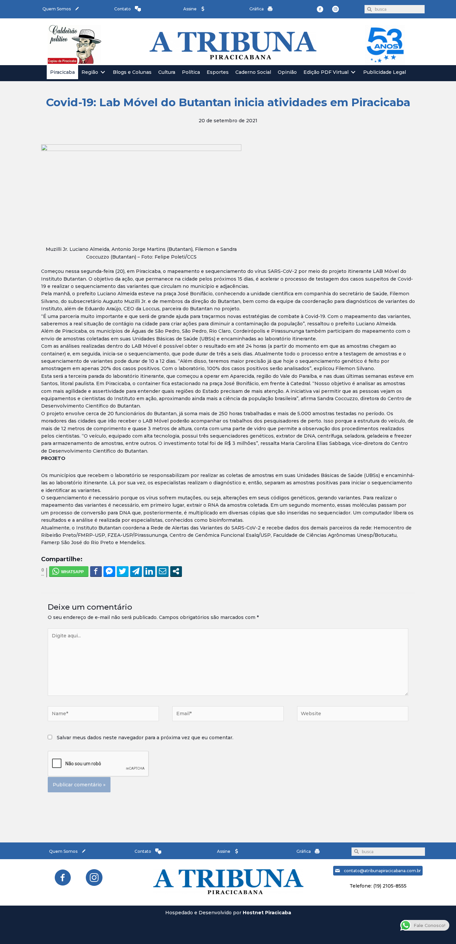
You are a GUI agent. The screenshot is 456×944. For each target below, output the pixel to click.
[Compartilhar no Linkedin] (149, 571)
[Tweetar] (123, 571)
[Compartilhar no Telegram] (136, 571)
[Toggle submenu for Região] (103, 72)
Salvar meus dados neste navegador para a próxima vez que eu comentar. (145, 738)
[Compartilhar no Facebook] (96, 571)
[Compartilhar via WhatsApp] (68, 571)
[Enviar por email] (163, 571)
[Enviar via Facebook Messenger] (109, 571)
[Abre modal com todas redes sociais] (176, 571)
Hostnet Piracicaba (267, 913)
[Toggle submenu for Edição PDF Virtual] (353, 72)
